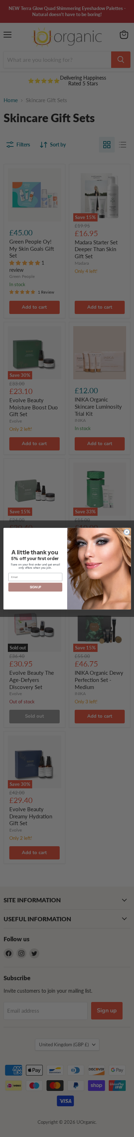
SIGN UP (35, 587)
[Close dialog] (126, 532)
